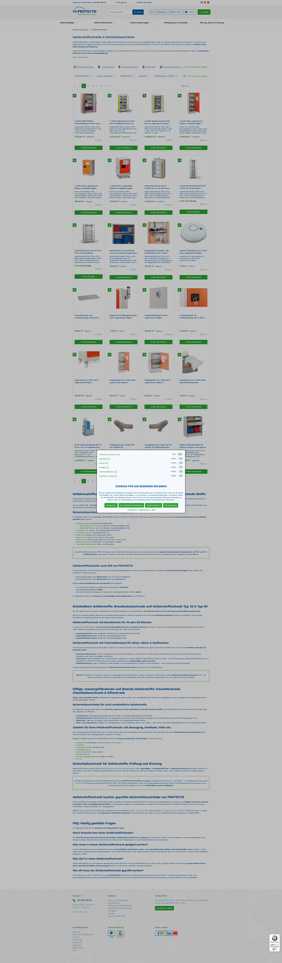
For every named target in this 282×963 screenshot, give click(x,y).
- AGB (153, 510)
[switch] (275, 949)
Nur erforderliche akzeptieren (131, 505)
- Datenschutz (144, 510)
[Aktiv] (180, 454)
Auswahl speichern (153, 505)
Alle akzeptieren (171, 505)
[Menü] (278, 935)
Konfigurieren (111, 505)
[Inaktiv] (180, 458)
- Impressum (132, 510)
